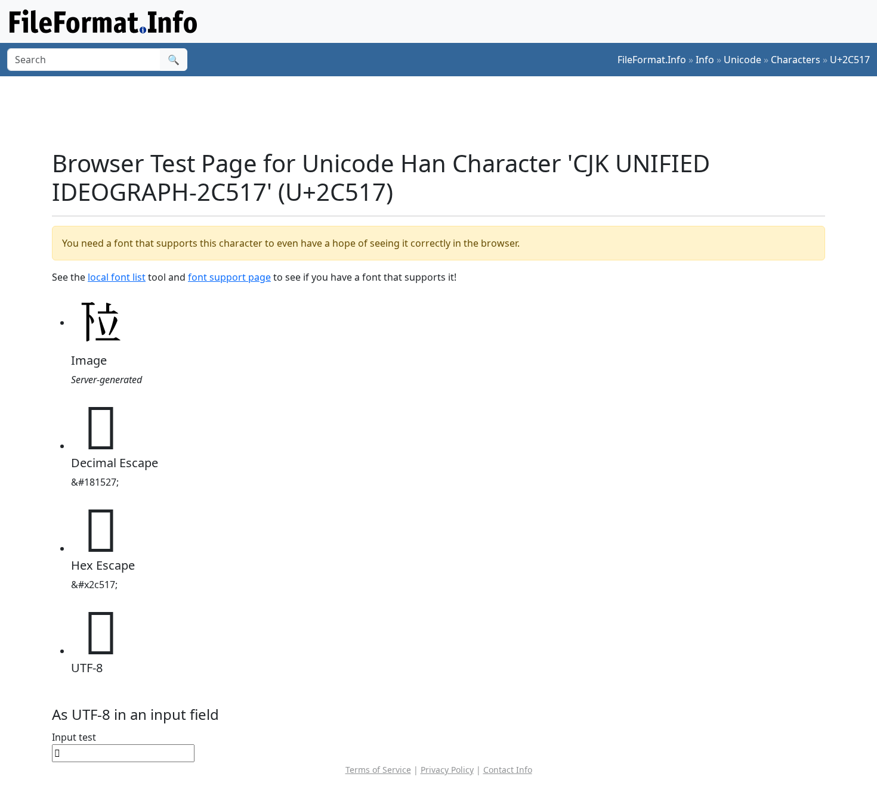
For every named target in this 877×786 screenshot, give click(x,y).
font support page (229, 277)
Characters (795, 59)
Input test (74, 737)
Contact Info (507, 769)
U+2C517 (850, 59)
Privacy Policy (447, 769)
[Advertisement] (445, 112)
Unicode (742, 59)
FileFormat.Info (651, 59)
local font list (117, 277)
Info (705, 59)
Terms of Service (378, 769)
